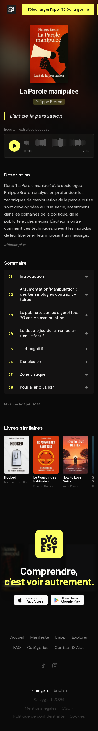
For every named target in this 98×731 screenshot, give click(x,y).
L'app (60, 637)
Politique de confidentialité (39, 716)
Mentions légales (41, 708)
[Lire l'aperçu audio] (14, 146)
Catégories (37, 647)
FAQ (17, 647)
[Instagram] (54, 665)
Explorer (80, 637)
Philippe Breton (49, 101)
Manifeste (39, 637)
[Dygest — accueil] (11, 9)
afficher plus (14, 244)
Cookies (77, 716)
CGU (66, 708)
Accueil (17, 637)
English (60, 690)
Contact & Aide (70, 647)
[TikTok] (43, 665)
